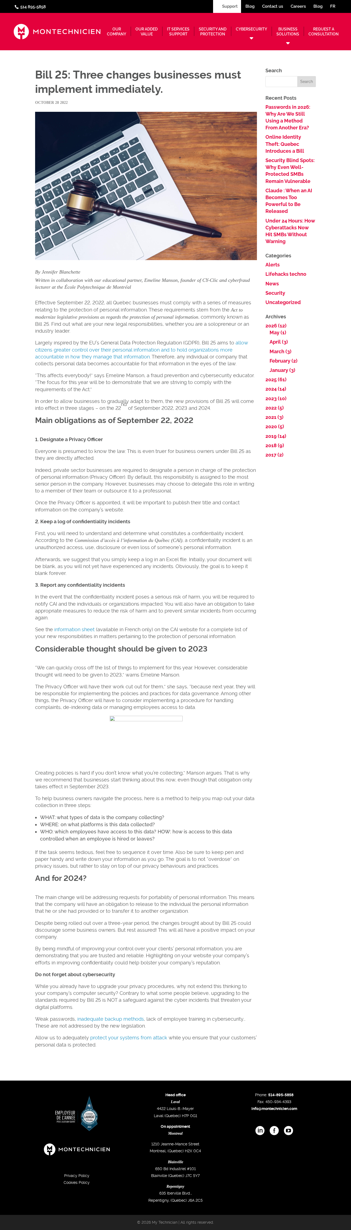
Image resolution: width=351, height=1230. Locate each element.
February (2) (284, 361)
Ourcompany (116, 31)
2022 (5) (274, 408)
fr (332, 6)
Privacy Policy (76, 1175)
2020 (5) (274, 426)
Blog (249, 6)
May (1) (278, 332)
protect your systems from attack (128, 1037)
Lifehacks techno (285, 274)
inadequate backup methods (110, 1019)
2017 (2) (274, 455)
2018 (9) (274, 445)
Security (275, 293)
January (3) (282, 370)
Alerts (272, 265)
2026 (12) (276, 326)
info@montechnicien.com (274, 1108)
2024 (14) (275, 389)
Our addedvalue (146, 31)
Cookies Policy (77, 1182)
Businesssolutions (287, 31)
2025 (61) (276, 379)
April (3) (279, 342)
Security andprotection (213, 31)
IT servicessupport (178, 31)
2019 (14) (275, 436)
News (272, 283)
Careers (298, 6)
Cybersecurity (251, 29)
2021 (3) (274, 417)
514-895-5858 (280, 1095)
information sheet (74, 629)
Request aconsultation (323, 31)
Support (229, 6)
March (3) (280, 351)
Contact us (272, 6)
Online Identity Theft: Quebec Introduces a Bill (284, 144)
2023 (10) (276, 398)
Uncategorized (283, 302)
